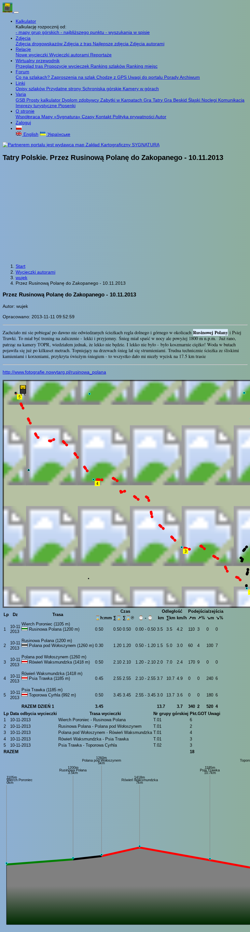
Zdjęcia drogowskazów (40, 43)
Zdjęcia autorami (147, 43)
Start (20, 266)
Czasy (89, 116)
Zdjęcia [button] (23, 38)
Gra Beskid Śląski (182, 100)
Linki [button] (20, 83)
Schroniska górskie (102, 88)
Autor (160, 116)
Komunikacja (231, 100)
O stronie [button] (25, 111)
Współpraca (28, 116)
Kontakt (104, 116)
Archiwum (190, 77)
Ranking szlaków (108, 66)
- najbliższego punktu (83, 32)
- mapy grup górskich (38, 32)
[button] (19, 128)
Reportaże (101, 54)
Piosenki (67, 105)
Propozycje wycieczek (67, 66)
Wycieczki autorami (69, 54)
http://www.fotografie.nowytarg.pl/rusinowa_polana (54, 372)
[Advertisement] (125, 213)
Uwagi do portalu (146, 77)
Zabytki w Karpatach (122, 100)
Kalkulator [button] (26, 21)
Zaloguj (23, 122)
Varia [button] (21, 94)
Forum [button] (22, 71)
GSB (21, 100)
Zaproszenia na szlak (73, 77)
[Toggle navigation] (16, 12)
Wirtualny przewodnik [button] (38, 60)
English (30, 134)
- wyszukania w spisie (127, 32)
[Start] (8, 10)
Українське (58, 134)
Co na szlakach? (33, 77)
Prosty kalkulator (44, 100)
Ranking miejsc (142, 66)
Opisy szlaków (31, 88)
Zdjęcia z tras (78, 43)
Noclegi (209, 100)
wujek (21, 277)
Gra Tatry (154, 100)
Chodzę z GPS (112, 77)
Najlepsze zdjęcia (111, 43)
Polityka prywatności (134, 116)
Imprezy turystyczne (37, 105)
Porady (172, 77)
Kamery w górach (141, 88)
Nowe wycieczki (32, 54)
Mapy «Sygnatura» (61, 116)
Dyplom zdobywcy (81, 100)
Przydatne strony (64, 88)
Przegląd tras (30, 66)
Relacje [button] (23, 49)
